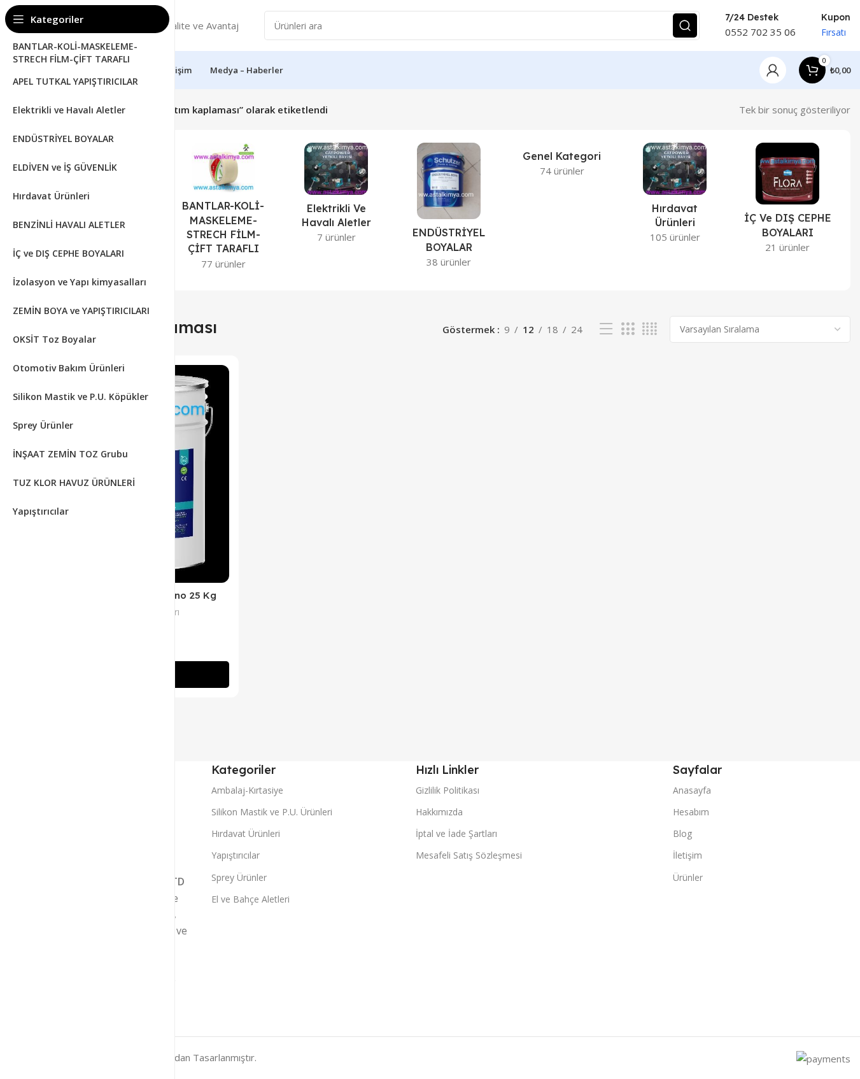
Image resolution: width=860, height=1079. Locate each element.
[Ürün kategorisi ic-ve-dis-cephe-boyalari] (788, 202)
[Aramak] (685, 25)
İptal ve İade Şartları (456, 833)
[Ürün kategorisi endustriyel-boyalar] (449, 209)
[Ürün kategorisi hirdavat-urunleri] (674, 197)
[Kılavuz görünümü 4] (649, 329)
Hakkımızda (439, 812)
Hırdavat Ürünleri (245, 833)
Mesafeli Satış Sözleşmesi (469, 855)
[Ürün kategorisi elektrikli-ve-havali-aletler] (336, 197)
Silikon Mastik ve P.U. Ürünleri (271, 812)
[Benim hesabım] (773, 70)
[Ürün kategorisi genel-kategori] (562, 164)
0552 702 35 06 (760, 31)
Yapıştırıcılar (235, 855)
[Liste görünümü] (606, 329)
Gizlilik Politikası (447, 790)
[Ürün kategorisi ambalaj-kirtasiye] (223, 210)
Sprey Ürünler (239, 877)
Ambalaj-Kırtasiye (247, 790)
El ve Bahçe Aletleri (250, 899)
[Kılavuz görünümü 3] (627, 329)
